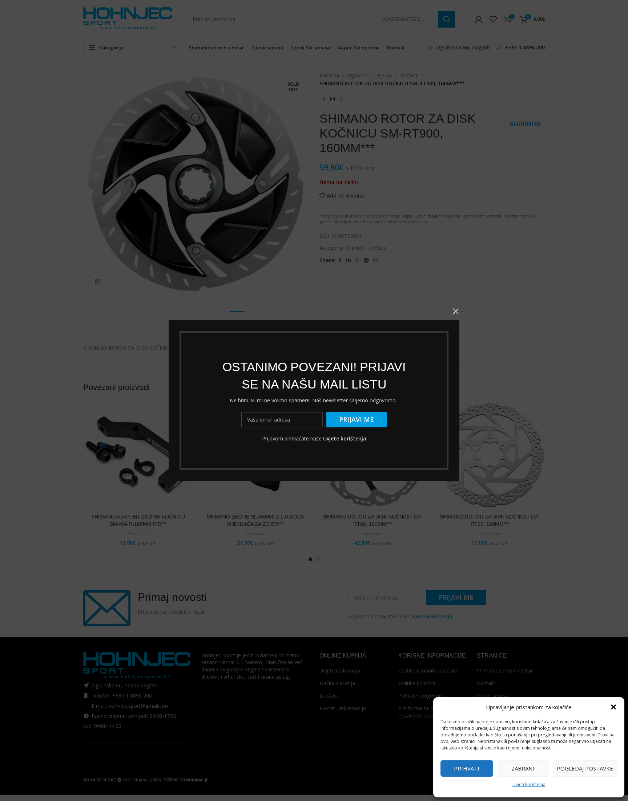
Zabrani (522, 768)
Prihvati (466, 768)
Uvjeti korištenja (529, 784)
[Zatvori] (456, 311)
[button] (613, 707)
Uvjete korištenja (344, 438)
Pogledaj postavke (585, 768)
